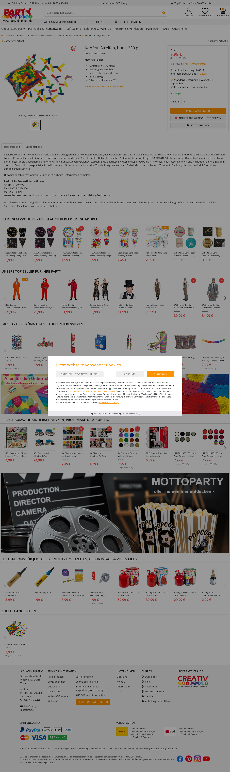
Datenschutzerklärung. (109, 402)
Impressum (95, 413)
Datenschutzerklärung (111, 413)
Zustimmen (161, 374)
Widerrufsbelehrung (131, 413)
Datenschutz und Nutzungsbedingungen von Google (92, 391)
